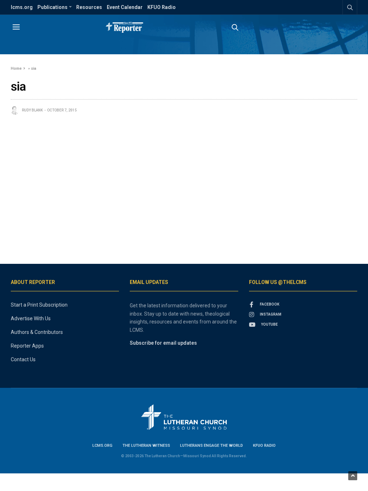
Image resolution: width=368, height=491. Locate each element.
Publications (52, 7)
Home (16, 68)
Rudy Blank (32, 110)
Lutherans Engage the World (211, 445)
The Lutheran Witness (146, 445)
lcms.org (22, 7)
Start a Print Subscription (39, 305)
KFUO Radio (161, 7)
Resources (89, 7)
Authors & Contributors (37, 332)
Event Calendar (125, 7)
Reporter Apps (27, 346)
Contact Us (23, 359)
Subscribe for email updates (163, 343)
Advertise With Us (31, 318)
